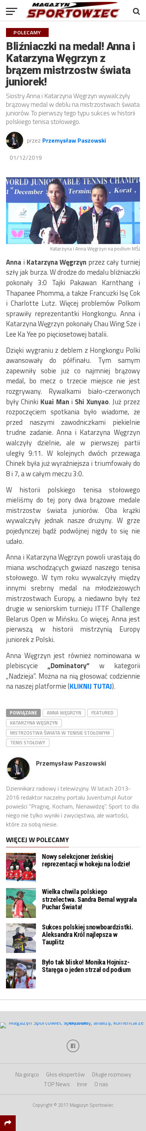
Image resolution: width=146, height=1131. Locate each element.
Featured (102, 712)
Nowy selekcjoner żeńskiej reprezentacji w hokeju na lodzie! (86, 860)
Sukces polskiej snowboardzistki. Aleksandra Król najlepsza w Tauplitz (87, 934)
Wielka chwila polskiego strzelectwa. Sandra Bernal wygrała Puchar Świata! (89, 899)
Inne (82, 1084)
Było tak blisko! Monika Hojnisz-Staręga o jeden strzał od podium (86, 965)
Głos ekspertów (65, 1074)
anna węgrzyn (64, 712)
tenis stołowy (27, 742)
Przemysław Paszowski (74, 140)
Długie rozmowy (111, 1074)
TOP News (57, 1084)
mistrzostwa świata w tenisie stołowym (60, 732)
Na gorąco (27, 1074)
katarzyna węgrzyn (34, 722)
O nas (101, 1084)
